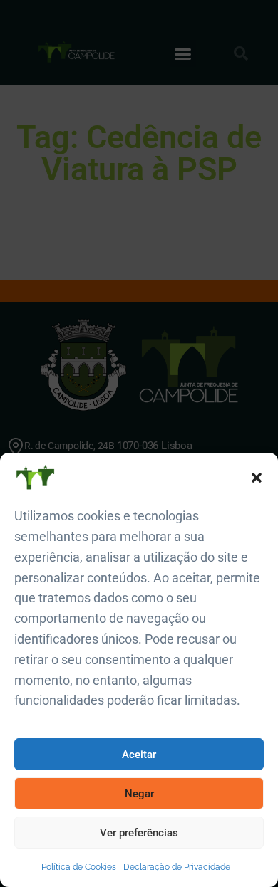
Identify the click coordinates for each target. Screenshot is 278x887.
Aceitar (139, 754)
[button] (256, 478)
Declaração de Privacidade (176, 867)
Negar (139, 793)
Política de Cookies (78, 867)
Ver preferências (139, 832)
